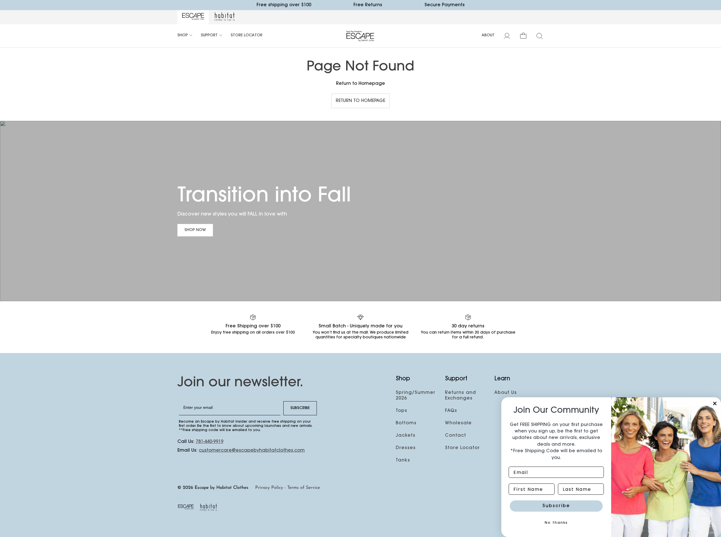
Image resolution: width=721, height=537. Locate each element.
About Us (505, 392)
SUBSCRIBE (300, 408)
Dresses (406, 448)
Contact (455, 435)
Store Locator (246, 35)
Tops (401, 411)
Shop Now (195, 230)
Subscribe (556, 506)
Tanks (403, 460)
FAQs (451, 411)
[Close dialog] (714, 403)
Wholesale (458, 423)
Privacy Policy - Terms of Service (287, 487)
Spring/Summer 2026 (415, 395)
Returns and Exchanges (460, 395)
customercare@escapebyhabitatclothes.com (252, 450)
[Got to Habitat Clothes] (224, 17)
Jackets (405, 435)
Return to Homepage (360, 101)
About (488, 35)
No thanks (556, 523)
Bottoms (406, 423)
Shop (182, 35)
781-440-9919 (209, 442)
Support (209, 35)
